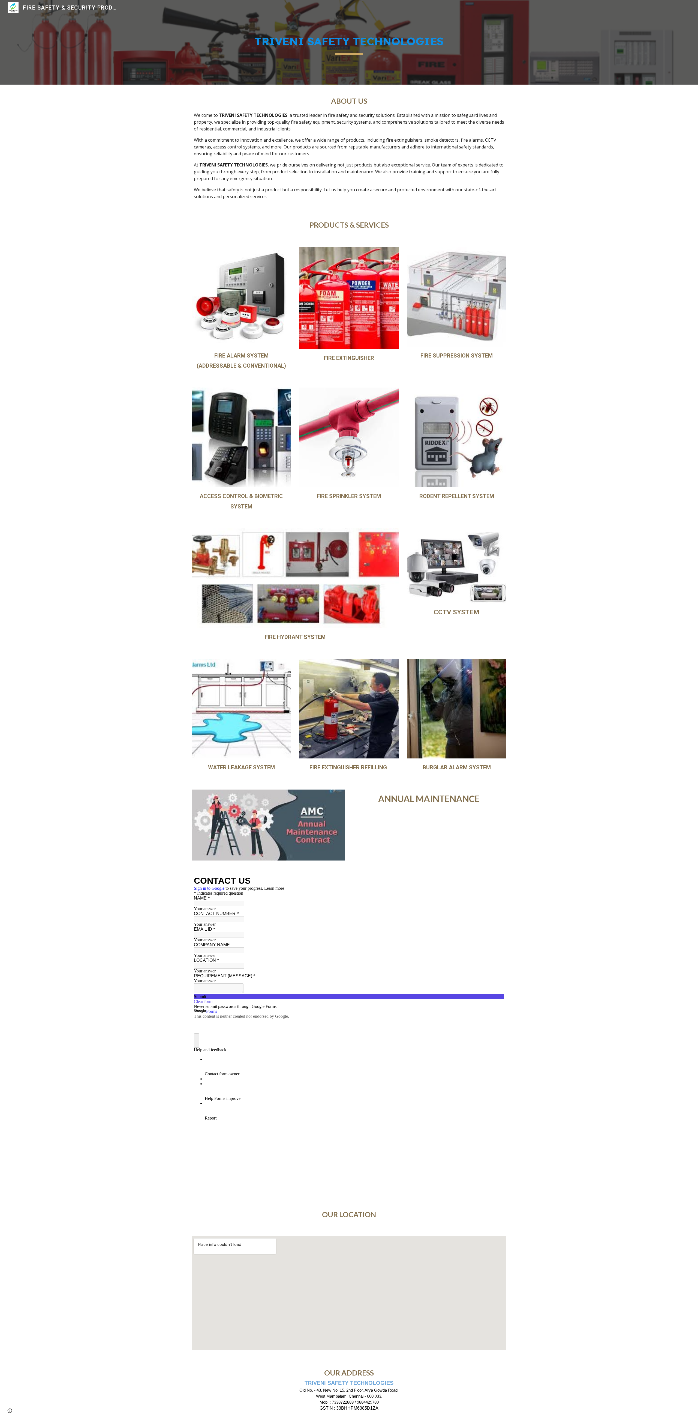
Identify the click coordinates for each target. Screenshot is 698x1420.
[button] (10, 1411)
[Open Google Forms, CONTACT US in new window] (496, 881)
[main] (349, 42)
